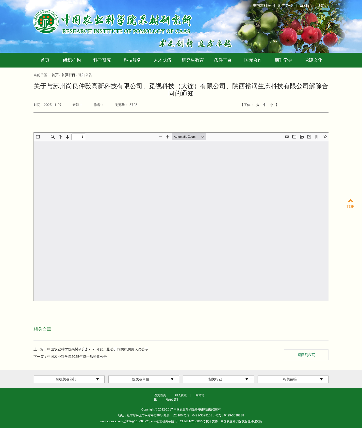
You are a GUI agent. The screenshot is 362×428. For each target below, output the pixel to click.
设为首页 (160, 395)
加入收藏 (181, 395)
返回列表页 (306, 355)
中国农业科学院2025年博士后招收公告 (77, 357)
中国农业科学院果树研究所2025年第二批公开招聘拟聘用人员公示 (97, 349)
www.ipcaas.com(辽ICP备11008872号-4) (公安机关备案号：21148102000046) (153, 421)
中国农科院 (262, 5)
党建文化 (313, 60)
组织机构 (72, 60)
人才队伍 (162, 60)
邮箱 (322, 5)
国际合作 (253, 60)
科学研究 (102, 60)
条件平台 (223, 60)
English (306, 5)
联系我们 (172, 399)
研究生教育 (193, 60)
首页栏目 (68, 75)
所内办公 (285, 5)
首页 (45, 60)
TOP (350, 207)
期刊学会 (283, 60)
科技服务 (132, 60)
